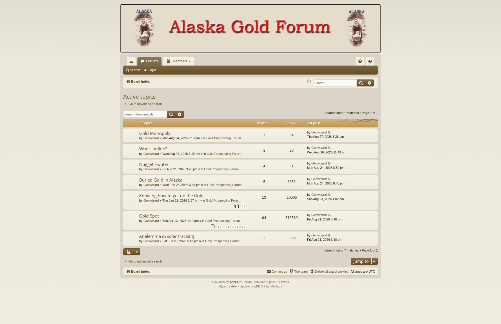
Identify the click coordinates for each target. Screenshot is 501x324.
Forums (152, 61)
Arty (234, 286)
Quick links (132, 62)
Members (180, 61)
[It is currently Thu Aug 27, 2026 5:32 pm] (309, 81)
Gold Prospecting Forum (223, 138)
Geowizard (151, 138)
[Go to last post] (329, 132)
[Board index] (250, 29)
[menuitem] (360, 61)
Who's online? (153, 148)
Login (152, 70)
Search (135, 70)
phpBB (234, 282)
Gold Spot (149, 216)
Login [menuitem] (371, 62)
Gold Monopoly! (155, 133)
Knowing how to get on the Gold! (172, 195)
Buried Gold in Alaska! (161, 180)
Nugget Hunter (153, 164)
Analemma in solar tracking (166, 236)
